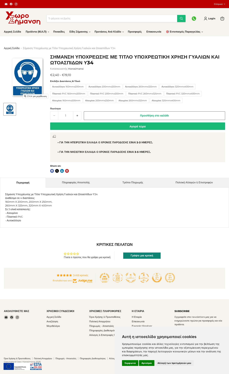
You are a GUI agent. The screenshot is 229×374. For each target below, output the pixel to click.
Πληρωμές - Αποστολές (101, 325)
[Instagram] (16, 4)
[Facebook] (11, 4)
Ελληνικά (218, 4)
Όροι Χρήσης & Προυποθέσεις (104, 316)
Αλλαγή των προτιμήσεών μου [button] (174, 363)
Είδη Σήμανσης (79, 31)
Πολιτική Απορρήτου (99, 321)
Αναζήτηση (52, 321)
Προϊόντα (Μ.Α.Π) (36, 31)
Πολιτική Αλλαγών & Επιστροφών (194, 182)
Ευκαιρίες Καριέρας (142, 325)
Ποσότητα (55, 108)
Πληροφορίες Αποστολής (76, 182)
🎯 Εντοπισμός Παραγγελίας (183, 31)
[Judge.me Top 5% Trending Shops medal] (170, 278)
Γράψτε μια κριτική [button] (142, 255)
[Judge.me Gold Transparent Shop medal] (144, 278)
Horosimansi (76, 68)
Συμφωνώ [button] (130, 363)
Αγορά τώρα (137, 126)
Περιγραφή (22, 182)
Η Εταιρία (137, 316)
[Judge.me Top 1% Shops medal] (157, 278)
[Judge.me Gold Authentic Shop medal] (131, 278)
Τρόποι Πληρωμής (132, 182)
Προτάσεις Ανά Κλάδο (108, 31)
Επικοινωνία (153, 31)
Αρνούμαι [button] (146, 363)
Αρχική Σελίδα (12, 31)
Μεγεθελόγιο (53, 325)
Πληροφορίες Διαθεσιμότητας (104, 330)
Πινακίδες (59, 31)
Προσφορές (135, 31)
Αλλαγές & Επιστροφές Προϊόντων (107, 335)
